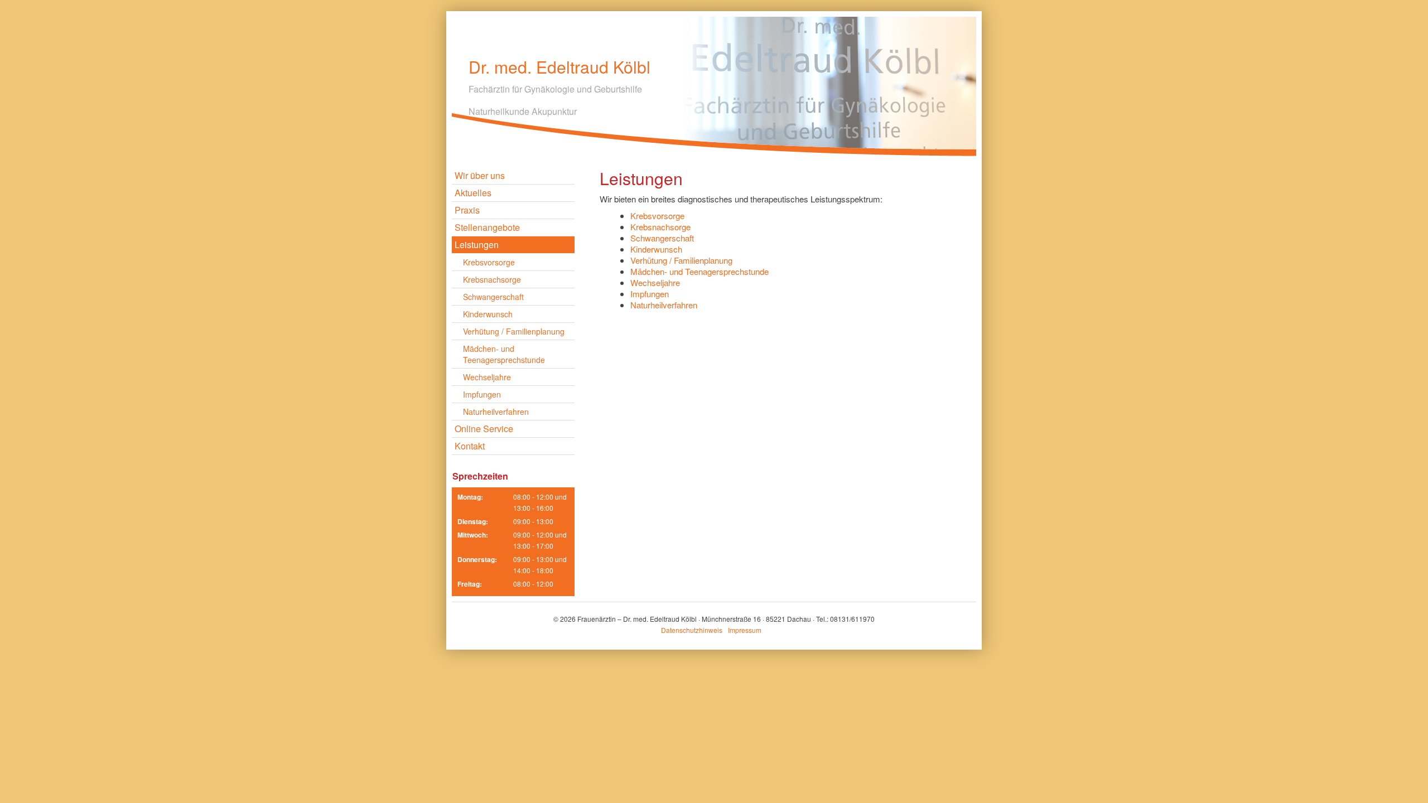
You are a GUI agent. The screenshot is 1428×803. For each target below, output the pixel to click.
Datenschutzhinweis (691, 630)
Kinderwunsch (488, 314)
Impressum (744, 630)
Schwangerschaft (493, 296)
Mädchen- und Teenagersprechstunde (504, 354)
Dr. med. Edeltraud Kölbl (559, 67)
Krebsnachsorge (492, 279)
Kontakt (470, 445)
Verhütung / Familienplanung (514, 331)
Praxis (467, 210)
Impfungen (482, 394)
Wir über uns (480, 175)
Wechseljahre (487, 377)
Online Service (484, 428)
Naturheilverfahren (496, 411)
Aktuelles (473, 192)
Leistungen (477, 244)
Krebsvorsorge (489, 262)
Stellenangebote (487, 227)
